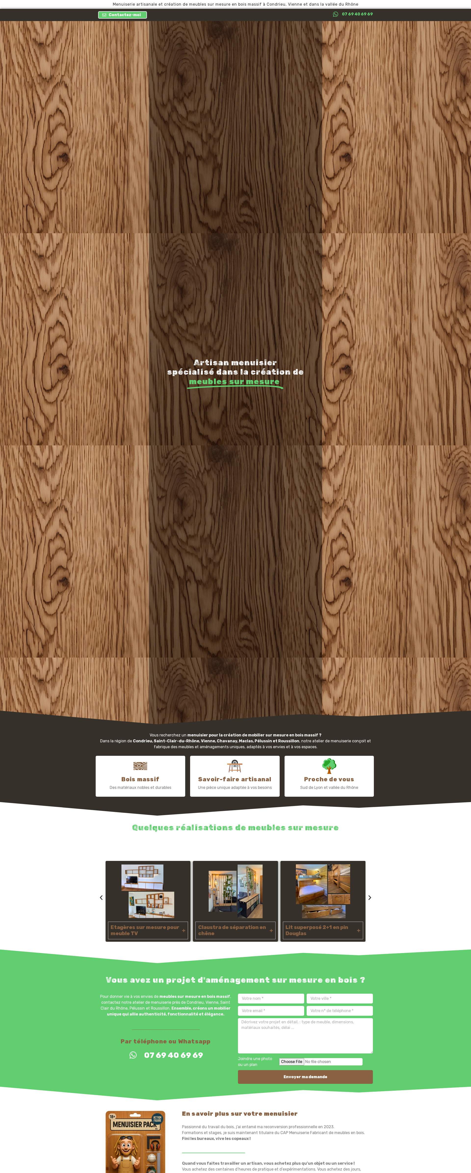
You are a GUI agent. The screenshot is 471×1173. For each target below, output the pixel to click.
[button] (101, 897)
